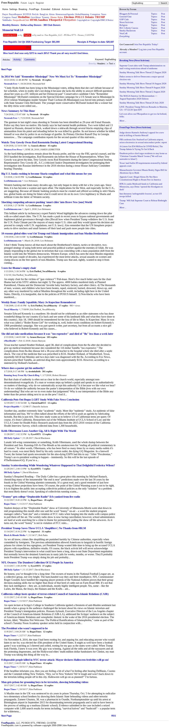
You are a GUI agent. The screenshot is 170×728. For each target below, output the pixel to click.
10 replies (44, 114)
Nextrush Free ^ (11, 83)
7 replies (46, 468)
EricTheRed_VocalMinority (43, 271)
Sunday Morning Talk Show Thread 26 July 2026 (142, 102)
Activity (17, 59)
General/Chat (125, 16)
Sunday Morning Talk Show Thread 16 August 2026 (143, 83)
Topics (154, 13)
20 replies (48, 500)
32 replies (47, 177)
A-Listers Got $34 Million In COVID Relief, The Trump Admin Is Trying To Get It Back (141, 147)
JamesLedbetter (39, 145)
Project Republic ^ (12, 406)
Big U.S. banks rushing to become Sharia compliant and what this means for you (46, 173)
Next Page (6, 69)
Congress (6, 17)
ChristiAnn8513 (38, 403)
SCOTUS (27, 14)
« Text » (111, 63)
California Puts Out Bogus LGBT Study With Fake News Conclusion (40, 399)
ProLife (35, 14)
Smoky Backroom (128, 30)
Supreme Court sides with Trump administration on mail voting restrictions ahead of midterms (142, 67)
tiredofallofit (35, 371)
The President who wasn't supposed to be (24, 628)
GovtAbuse (36, 17)
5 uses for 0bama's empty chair (18, 268)
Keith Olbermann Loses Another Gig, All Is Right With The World (38, 430)
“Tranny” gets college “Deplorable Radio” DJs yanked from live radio (40, 496)
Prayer (5, 14)
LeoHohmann (35, 177)
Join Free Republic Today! (146, 44)
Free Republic (10, 2)
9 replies (48, 237)
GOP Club (124, 19)
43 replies (52, 145)
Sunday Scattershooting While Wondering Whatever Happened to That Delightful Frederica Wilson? (58, 465)
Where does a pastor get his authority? (23, 368)
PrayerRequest (15, 14)
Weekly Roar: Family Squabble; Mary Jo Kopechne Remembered (38, 302)
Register (40, 3)
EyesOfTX (36, 434)
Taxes (103, 14)
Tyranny (45, 17)
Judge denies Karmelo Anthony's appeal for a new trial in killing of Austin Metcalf (142, 134)
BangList (44, 14)
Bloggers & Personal (129, 13)
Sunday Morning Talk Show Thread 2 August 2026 (142, 91)
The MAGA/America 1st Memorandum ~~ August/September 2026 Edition (138, 97)
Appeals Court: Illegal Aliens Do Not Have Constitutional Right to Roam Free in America (140, 178)
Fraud (14, 17)
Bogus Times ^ (11, 504)
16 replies (46, 80)
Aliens (52, 14)
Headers (101, 63)
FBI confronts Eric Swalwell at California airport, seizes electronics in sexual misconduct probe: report (143, 141)
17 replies (63, 305)
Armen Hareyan (37, 337)
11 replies (48, 685)
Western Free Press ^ (14, 149)
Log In (31, 3)
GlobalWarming (82, 14)
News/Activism (126, 22)
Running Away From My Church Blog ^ (22, 375)
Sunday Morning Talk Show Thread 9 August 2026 (142, 87)
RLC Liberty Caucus (129, 28)
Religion (124, 25)
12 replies (52, 403)
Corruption (95, 14)
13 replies (46, 434)
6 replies (62, 271)
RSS (113, 716)
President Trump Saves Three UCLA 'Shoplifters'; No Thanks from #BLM (43, 528)
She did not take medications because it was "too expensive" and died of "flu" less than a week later (57, 333)
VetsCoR (124, 33)
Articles (6, 59)
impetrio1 (35, 531)
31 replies (46, 531)
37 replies (46, 566)
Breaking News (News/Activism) (134, 60)
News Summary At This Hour (18, 110)
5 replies (47, 205)
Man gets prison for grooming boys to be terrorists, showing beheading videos (44, 682)
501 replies (47, 371)
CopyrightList (83, 20)
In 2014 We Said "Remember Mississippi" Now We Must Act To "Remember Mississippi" (51, 76)
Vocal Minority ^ (12, 309)
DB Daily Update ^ (13, 438)
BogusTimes (36, 500)
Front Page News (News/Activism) (135, 127)
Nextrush (36, 80)
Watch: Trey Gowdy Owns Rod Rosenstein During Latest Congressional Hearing (46, 142)
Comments (29, 59)
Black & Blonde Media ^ (15, 535)
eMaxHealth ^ (10, 341)
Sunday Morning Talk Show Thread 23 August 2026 (143, 72)
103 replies (52, 337)
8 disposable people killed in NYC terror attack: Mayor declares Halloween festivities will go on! (55, 659)
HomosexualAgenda (65, 14)
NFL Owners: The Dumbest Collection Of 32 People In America (37, 562)
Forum (24, 3)
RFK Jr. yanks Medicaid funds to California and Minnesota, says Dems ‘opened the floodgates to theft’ (141, 187)
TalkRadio (7, 20)
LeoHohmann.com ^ (13, 181)
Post (163, 13)
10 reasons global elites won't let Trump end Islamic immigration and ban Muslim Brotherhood (54, 233)
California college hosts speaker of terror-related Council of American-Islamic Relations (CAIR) (55, 594)
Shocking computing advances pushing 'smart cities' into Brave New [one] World (46, 202)
